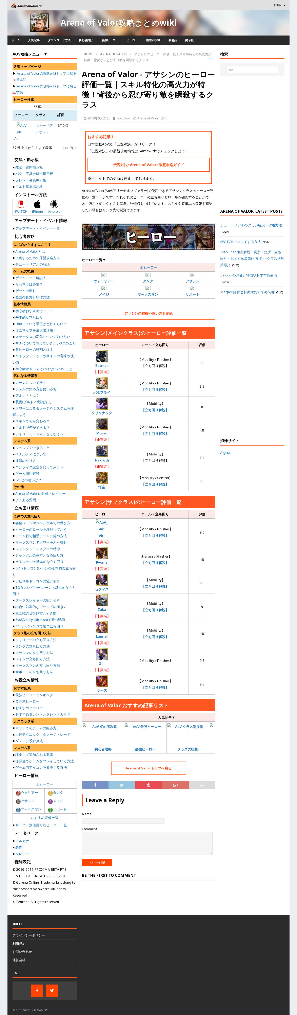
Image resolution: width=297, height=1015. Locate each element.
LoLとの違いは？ (28, 480)
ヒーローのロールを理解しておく (41, 529)
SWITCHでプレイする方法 (240, 241)
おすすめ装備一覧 (44, 817)
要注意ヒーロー (27, 701)
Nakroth (102, 460)
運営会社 (19, 960)
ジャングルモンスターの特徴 (37, 548)
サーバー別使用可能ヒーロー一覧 (41, 825)
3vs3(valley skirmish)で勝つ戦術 (40, 619)
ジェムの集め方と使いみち (36, 389)
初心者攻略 (103, 749)
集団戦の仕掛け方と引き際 (36, 613)
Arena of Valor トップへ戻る (149, 768)
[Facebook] (37, 991)
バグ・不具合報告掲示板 (34, 173)
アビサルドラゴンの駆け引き (37, 581)
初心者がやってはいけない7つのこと (43, 368)
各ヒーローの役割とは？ (34, 349)
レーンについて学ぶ (30, 382)
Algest (225, 452)
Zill (101, 663)
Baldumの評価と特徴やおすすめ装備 (248, 275)
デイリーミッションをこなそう (39, 434)
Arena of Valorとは (30, 251)
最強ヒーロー (109, 40)
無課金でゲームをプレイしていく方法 (44, 761)
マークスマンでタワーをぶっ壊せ (41, 542)
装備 (18, 847)
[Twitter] (52, 991)
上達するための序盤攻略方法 (37, 257)
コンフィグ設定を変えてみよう (39, 467)
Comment (89, 829)
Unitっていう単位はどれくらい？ (41, 323)
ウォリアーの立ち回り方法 (36, 639)
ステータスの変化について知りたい (42, 336)
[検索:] (252, 69)
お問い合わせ (22, 951)
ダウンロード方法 (59, 40)
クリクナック (102, 412)
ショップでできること (32, 447)
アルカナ (22, 840)
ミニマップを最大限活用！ (36, 330)
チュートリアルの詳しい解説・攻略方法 (251, 225)
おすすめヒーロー (29, 707)
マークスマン (31, 809)
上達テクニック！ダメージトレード (42, 734)
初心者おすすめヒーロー (34, 311)
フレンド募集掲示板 (30, 180)
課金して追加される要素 (34, 754)
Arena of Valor (147, 118)
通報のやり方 (25, 460)
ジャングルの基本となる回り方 (39, 555)
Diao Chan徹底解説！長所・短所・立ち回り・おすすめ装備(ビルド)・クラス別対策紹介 (252, 258)
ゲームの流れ (25, 290)
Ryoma (101, 562)
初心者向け (86, 40)
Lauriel (102, 636)
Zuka (102, 609)
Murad (101, 433)
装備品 (173, 40)
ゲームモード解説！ (30, 277)
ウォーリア (44, 125)
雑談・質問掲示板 (29, 167)
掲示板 (189, 40)
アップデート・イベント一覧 (37, 228)
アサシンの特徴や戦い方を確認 (148, 313)
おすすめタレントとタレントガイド (42, 714)
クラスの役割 (187, 749)
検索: (38, 106)
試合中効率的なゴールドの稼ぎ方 (41, 606)
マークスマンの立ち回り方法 (37, 665)
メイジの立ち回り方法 (32, 659)
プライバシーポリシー (29, 935)
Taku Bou (123, 118)
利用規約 (19, 943)
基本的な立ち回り (29, 317)
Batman (101, 365)
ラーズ (102, 690)
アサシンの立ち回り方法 (34, 652)
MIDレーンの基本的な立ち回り (39, 561)
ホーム (16, 40)
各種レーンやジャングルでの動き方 (42, 523)
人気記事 (34, 40)
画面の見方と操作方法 (32, 297)
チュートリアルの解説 (32, 264)
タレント (22, 853)
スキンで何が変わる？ (32, 421)
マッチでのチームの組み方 (36, 728)
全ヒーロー (148, 267)
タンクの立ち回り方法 (32, 646)
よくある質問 (25, 500)
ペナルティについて (30, 454)
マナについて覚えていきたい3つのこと (45, 343)
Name (86, 814)
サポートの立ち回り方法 (34, 672)
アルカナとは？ (27, 395)
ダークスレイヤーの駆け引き (37, 600)
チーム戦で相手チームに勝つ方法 (41, 536)
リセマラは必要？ (29, 284)
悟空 (101, 487)
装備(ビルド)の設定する (33, 402)
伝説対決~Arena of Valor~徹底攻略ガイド (148, 164)
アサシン (42, 132)
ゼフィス (102, 589)
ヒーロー (132, 40)
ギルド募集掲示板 (29, 186)
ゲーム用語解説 (27, 473)
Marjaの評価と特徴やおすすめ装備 (247, 292)
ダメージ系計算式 (29, 741)
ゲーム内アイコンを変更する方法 (41, 767)
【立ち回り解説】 (155, 389)
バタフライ (102, 392)
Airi (102, 535)
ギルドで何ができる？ (32, 427)
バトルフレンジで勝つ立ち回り (39, 626)
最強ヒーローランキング (34, 695)
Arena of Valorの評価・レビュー (40, 493)
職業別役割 (153, 40)
